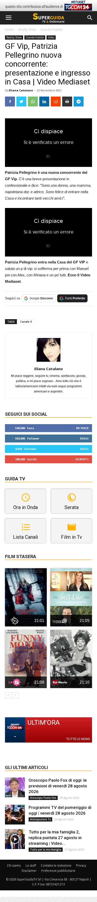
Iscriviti (82, 459)
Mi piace (82, 428)
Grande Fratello (52, 29)
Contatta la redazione (56, 865)
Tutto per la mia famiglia (45, 849)
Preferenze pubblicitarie (58, 871)
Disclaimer (29, 871)
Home (9, 29)
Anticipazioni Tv (40, 819)
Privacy (81, 865)
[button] (90, 18)
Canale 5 (26, 321)
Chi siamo (14, 865)
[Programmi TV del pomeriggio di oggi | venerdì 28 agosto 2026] (15, 815)
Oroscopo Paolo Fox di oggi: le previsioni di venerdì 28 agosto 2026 (58, 786)
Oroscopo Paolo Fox (43, 797)
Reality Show (27, 29)
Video (51, 37)
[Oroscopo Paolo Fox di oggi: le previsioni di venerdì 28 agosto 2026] (15, 787)
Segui (84, 438)
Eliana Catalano (21, 90)
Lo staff (31, 865)
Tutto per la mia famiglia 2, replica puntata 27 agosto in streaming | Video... (55, 837)
